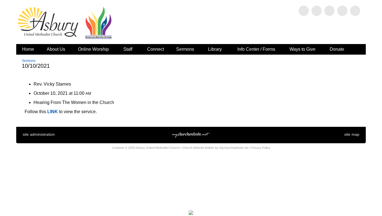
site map (351, 134)
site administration (39, 134)
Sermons (29, 61)
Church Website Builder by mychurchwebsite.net (215, 147)
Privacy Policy (260, 147)
